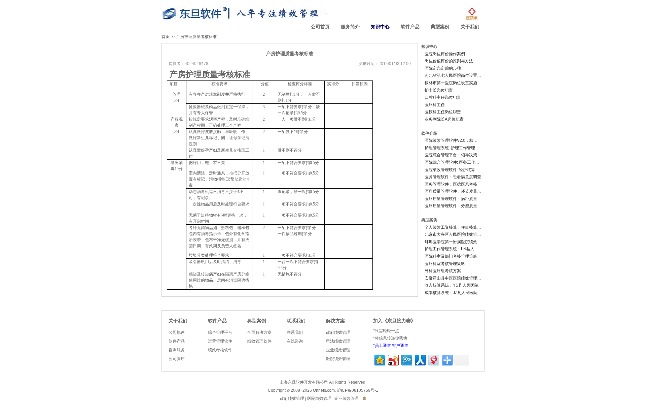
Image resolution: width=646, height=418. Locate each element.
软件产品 (410, 26)
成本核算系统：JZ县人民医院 (451, 292)
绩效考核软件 (220, 350)
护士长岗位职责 (439, 90)
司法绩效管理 (338, 341)
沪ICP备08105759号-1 (357, 390)
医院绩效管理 (338, 358)
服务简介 (350, 26)
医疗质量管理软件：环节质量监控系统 (459, 191)
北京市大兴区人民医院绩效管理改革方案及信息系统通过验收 (479, 234)
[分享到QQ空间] (379, 359)
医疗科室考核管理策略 (445, 263)
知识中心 (380, 26)
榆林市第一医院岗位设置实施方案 (455, 83)
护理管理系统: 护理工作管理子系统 (456, 148)
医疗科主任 (435, 104)
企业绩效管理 (338, 350)
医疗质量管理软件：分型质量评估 (455, 205)
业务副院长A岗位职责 (444, 119)
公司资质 (177, 358)
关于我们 (470, 26)
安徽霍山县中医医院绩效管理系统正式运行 (463, 278)
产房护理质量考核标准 (196, 36)
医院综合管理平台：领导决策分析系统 (459, 155)
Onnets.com (324, 390)
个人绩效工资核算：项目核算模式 (455, 227)
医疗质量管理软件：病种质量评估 (455, 198)
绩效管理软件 (259, 341)
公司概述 (177, 332)
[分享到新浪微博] (393, 359)
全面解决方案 (259, 332)
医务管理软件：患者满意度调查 (453, 176)
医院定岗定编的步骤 (443, 68)
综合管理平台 (220, 332)
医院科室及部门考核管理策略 (451, 256)
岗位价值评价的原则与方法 (449, 61)
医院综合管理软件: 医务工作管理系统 (458, 162)
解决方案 (335, 320)
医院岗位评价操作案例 (445, 54)
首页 (166, 36)
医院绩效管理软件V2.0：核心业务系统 (459, 140)
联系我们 (296, 320)
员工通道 (383, 345)
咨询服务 (177, 350)
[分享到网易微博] (433, 359)
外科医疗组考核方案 (443, 270)
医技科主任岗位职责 (443, 111)
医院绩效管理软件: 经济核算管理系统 (458, 169)
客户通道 (400, 345)
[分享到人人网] (420, 359)
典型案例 (440, 26)
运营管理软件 (220, 341)
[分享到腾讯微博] (406, 359)
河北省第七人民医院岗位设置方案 (455, 75)
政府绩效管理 (338, 332)
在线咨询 (295, 341)
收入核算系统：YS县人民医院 (451, 285)
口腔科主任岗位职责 (443, 97)
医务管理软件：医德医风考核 (451, 184)
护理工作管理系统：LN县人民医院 (456, 249)
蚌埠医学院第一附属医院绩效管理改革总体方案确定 (471, 241)
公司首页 (320, 26)
